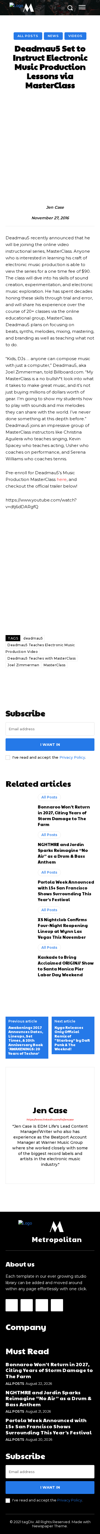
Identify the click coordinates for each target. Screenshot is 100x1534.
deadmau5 (33, 638)
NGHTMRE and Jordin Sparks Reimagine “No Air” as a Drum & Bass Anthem (63, 853)
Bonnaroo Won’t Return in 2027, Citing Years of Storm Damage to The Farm (64, 815)
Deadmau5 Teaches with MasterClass (42, 658)
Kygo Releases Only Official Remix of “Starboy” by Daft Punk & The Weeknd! (72, 1039)
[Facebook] (40, 1173)
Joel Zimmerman (23, 665)
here (62, 479)
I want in (50, 744)
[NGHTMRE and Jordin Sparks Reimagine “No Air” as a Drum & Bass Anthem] (19, 847)
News (53, 36)
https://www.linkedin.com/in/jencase (50, 1119)
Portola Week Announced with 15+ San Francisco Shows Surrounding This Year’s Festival (66, 890)
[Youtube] (57, 1305)
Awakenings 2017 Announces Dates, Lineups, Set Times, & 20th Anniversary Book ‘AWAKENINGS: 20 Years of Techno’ (25, 1041)
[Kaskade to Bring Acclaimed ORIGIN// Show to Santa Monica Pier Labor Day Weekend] (19, 960)
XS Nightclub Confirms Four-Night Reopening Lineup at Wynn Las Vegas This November (63, 928)
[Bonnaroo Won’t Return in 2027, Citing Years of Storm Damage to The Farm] (19, 810)
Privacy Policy (72, 757)
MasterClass (55, 665)
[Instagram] (50, 1173)
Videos (75, 36)
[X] (60, 1173)
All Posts (28, 36)
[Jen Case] (40, 207)
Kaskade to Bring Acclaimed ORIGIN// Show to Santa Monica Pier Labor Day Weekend (66, 965)
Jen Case (55, 207)
